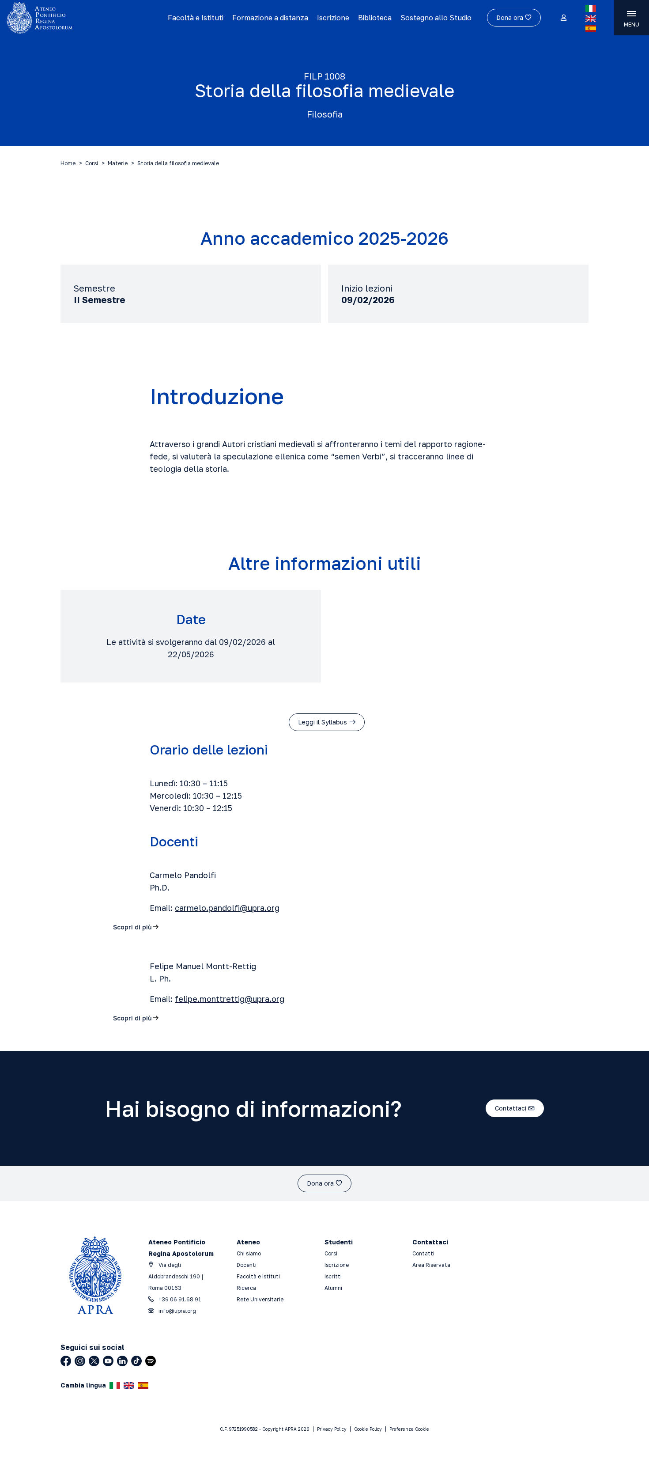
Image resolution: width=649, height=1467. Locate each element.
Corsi (91, 163)
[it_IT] (590, 8)
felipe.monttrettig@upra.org (229, 999)
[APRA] (80, 17)
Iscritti (333, 1276)
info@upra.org (176, 1311)
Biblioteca (375, 17)
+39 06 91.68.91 (179, 1299)
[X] (94, 1361)
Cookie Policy (368, 1429)
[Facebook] (65, 1361)
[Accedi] (563, 18)
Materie (118, 163)
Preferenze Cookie (409, 1429)
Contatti (423, 1253)
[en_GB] (590, 18)
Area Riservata (431, 1265)
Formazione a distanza (270, 17)
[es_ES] (590, 28)
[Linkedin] (122, 1361)
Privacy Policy (332, 1429)
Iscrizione (333, 17)
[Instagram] (80, 1361)
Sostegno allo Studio (436, 17)
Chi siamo (249, 1253)
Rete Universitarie (260, 1299)
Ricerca (246, 1288)
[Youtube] (108, 1361)
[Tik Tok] (136, 1361)
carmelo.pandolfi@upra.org (227, 908)
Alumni (333, 1288)
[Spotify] (150, 1361)
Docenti (247, 1265)
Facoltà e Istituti (195, 17)
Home (67, 163)
